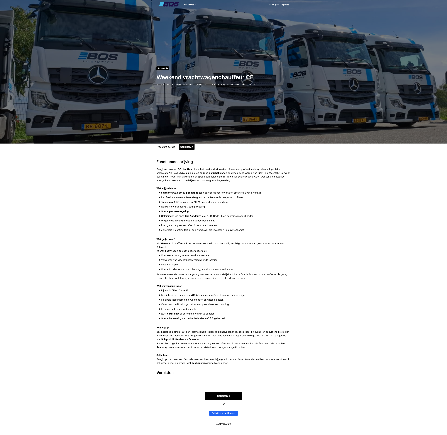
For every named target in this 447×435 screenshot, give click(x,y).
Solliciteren (223, 396)
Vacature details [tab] (166, 147)
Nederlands (162, 68)
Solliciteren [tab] (186, 147)
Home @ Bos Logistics (279, 4)
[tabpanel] (223, 293)
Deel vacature (223, 424)
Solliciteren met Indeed (223, 413)
